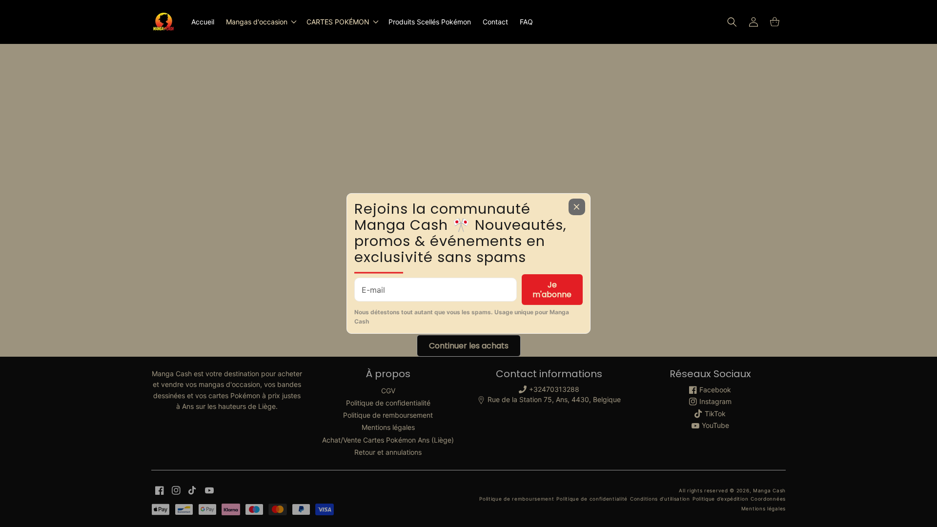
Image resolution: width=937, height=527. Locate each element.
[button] (260, 22)
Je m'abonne (551, 289)
